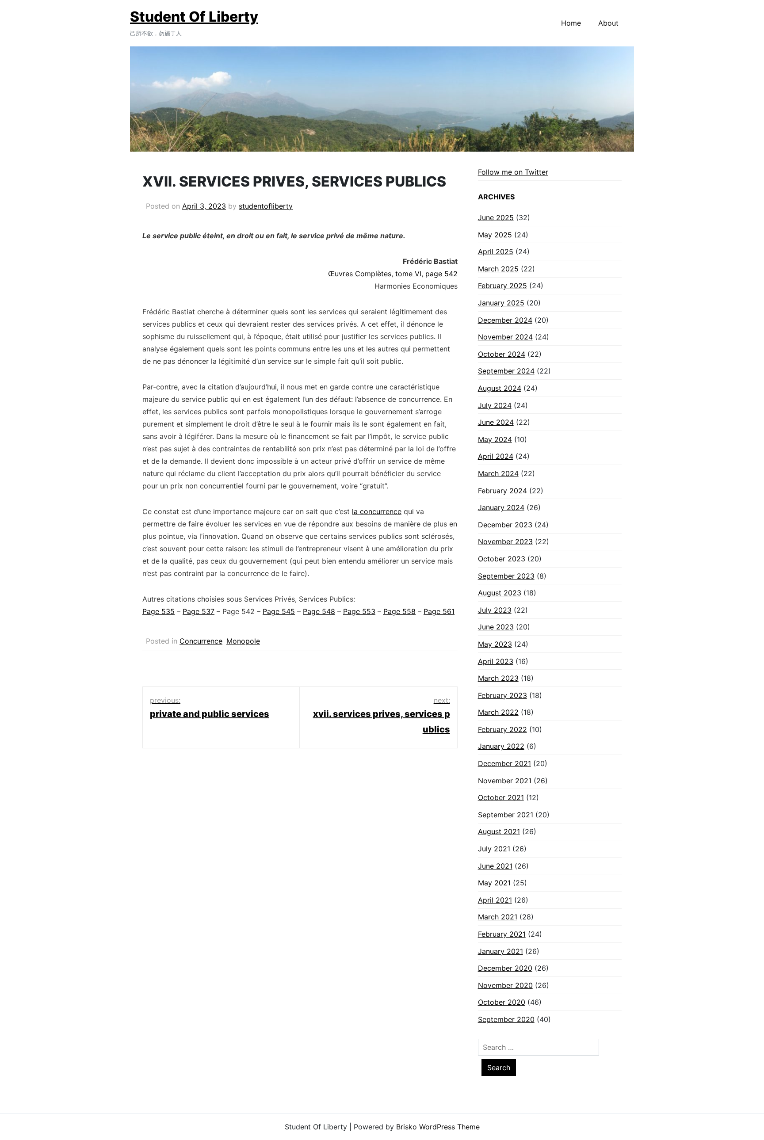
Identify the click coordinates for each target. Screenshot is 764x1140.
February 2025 (502, 285)
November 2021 (504, 780)
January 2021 (500, 951)
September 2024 (506, 370)
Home (571, 23)
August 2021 (499, 831)
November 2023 (505, 541)
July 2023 (495, 610)
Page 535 (158, 611)
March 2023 (498, 678)
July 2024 (495, 405)
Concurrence (201, 641)
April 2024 (495, 456)
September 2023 (506, 576)
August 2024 (499, 388)
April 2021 (495, 900)
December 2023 (505, 524)
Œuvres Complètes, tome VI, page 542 (393, 273)
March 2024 (498, 473)
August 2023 (499, 592)
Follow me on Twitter (513, 172)
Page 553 (359, 611)
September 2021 (505, 814)
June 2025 (496, 217)
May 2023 (495, 644)
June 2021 (495, 866)
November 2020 (505, 985)
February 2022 (502, 729)
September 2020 (506, 1019)
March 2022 (498, 712)
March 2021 (497, 916)
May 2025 (495, 234)
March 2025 (498, 268)
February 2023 (502, 695)
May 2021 (494, 882)
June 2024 (496, 422)
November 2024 (505, 336)
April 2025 (495, 251)
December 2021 (504, 763)
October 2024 (501, 354)
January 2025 (501, 302)
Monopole (243, 641)
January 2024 (501, 507)
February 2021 (502, 934)
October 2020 (501, 1002)
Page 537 (198, 611)
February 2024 (502, 490)
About (608, 23)
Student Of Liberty (194, 16)
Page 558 (399, 611)
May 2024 (495, 439)
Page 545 (279, 611)
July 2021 (494, 848)
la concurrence (376, 511)
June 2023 (496, 626)
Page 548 (319, 611)
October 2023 (501, 558)
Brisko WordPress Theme (438, 1126)
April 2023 (495, 661)
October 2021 (501, 797)
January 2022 (501, 746)
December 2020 (505, 968)
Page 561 (439, 611)
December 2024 (505, 320)
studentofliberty (266, 206)
